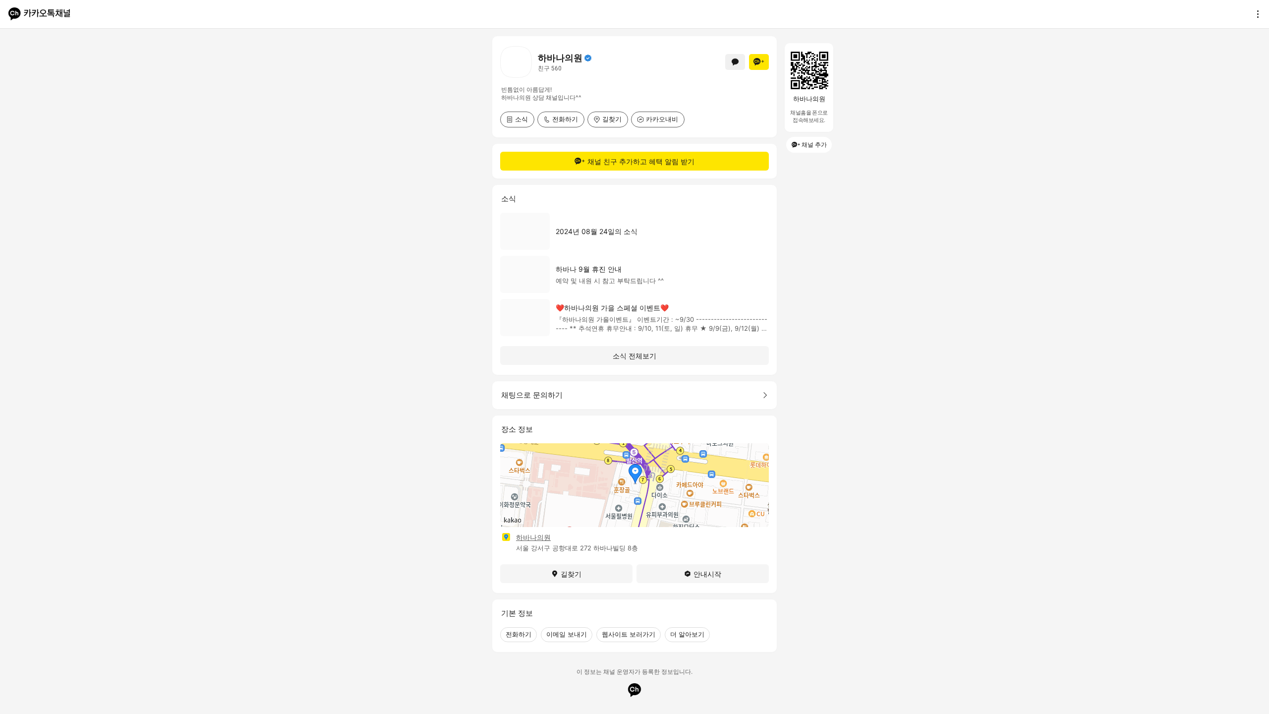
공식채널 (588, 58)
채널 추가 (814, 144)
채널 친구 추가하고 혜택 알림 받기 (640, 161)
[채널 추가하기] (759, 62)
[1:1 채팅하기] (735, 62)
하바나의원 (533, 537)
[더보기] (1255, 14)
